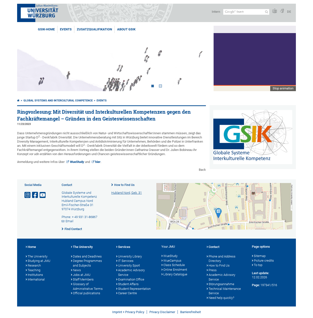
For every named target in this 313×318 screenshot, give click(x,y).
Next (287, 58)
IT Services (126, 261)
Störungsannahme (221, 284)
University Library (130, 256)
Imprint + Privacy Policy (128, 312)
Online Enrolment (175, 269)
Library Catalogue (175, 274)
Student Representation (134, 289)
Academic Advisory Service (131, 272)
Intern (216, 11)
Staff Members (83, 279)
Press (213, 270)
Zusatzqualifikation (94, 29)
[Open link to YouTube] (43, 195)
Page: (256, 285)
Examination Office (131, 279)
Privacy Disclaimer (162, 312)
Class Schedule (174, 265)
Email (69, 221)
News (77, 270)
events (66, 29)
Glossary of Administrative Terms (88, 286)
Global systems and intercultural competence (58, 100)
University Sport (129, 265)
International (36, 279)
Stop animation (283, 88)
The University (37, 256)
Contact (214, 247)
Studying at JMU (39, 261)
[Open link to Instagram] (27, 195)
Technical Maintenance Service (225, 291)
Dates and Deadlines (87, 256)
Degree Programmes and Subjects (87, 263)
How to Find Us (124, 185)
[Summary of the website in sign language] (282, 11)
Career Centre (127, 293)
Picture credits (264, 260)
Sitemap (260, 256)
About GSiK (126, 29)
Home (32, 247)
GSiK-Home (46, 29)
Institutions (35, 275)
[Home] (18, 100)
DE (289, 11)
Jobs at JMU (81, 275)
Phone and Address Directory (222, 259)
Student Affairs (128, 284)
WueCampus (172, 260)
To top (258, 265)
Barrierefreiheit (190, 312)
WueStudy (77, 162)
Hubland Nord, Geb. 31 (126, 193)
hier (98, 162)
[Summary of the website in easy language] (274, 11)
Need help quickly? (221, 298)
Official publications (86, 293)
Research (34, 265)
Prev (26, 58)
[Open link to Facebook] (35, 195)
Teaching (34, 270)
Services (124, 247)
